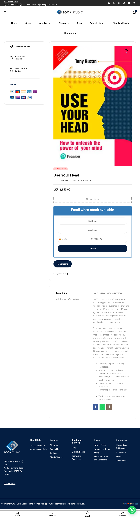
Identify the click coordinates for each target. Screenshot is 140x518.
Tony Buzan (63, 181)
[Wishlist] (122, 513)
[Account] (52, 513)
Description (62, 293)
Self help (64, 274)
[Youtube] (129, 3)
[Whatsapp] (119, 3)
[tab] (67, 293)
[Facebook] (109, 3)
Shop (17, 516)
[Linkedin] (134, 3)
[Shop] (17, 513)
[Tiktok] (124, 3)
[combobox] (62, 239)
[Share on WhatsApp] (102, 407)
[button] (127, 51)
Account (52, 516)
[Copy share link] (109, 407)
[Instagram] (114, 3)
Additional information (67, 299)
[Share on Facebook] (95, 407)
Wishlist (122, 516)
